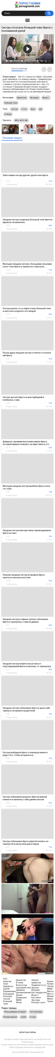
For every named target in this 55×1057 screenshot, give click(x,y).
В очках (19, 982)
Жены (19, 1002)
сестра (14, 109)
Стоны (33, 1017)
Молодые (34, 98)
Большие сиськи (7, 997)
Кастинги (36, 997)
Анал (5, 984)
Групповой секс (23, 987)
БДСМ (6, 989)
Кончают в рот (38, 1002)
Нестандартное (39, 992)
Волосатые (21, 985)
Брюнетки (21, 98)
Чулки (50, 1001)
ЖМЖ (19, 1000)
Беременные (9, 991)
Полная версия (10, 1017)
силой (23, 1017)
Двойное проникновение (23, 991)
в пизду (8, 114)
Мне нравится (4, 69)
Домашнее (21, 997)
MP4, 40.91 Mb (21, 120)
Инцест (46, 98)
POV (5, 979)
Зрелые (35, 987)
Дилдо (19, 995)
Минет (50, 999)
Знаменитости (38, 985)
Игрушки (35, 990)
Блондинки (8, 994)
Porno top (16, 1052)
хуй (40, 109)
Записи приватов (36, 981)
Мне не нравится (8, 69)
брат (33, 109)
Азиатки (7, 981)
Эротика (35, 1000)
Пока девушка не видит (15, 1012)
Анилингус (8, 986)
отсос (24, 109)
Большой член (11, 103)
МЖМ (50, 989)
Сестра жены (36, 1012)
